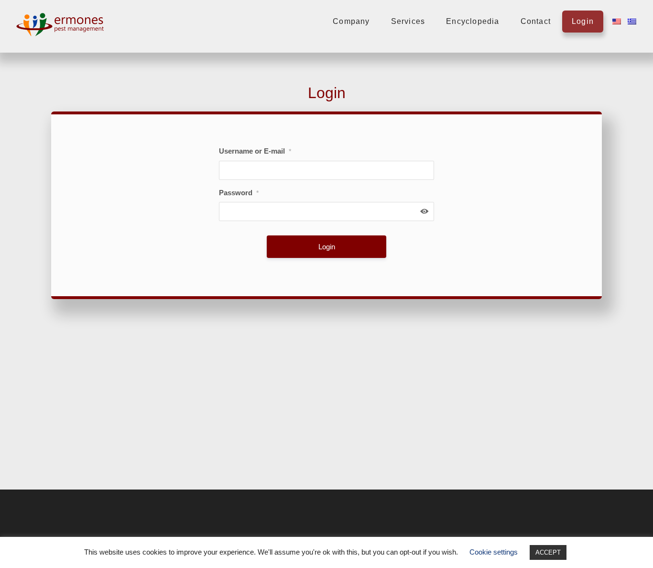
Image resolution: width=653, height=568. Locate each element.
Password (239, 193)
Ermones (62, 24)
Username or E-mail (255, 151)
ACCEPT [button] (548, 552)
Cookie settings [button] (493, 552)
